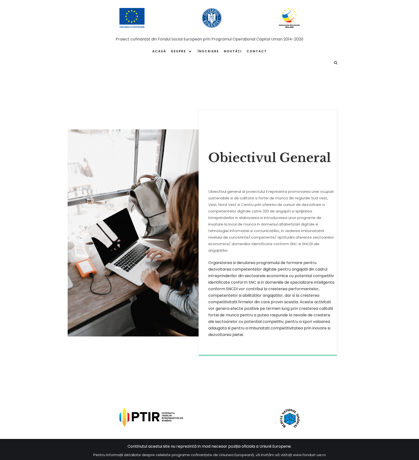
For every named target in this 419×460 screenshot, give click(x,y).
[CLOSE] (340, 62)
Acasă (159, 51)
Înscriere (208, 51)
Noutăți (233, 51)
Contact (257, 51)
